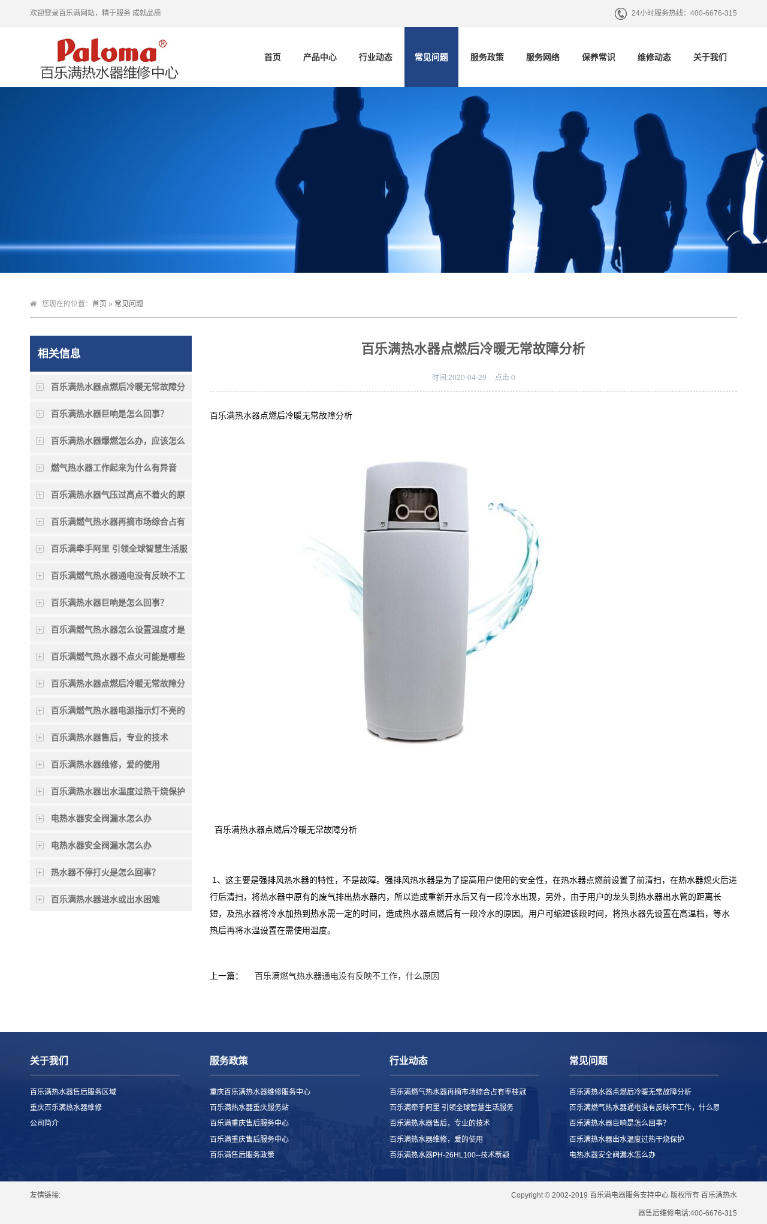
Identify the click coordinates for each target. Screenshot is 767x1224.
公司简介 (44, 1123)
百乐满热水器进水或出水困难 (105, 899)
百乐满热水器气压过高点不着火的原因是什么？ (118, 498)
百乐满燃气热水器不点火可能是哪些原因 (118, 660)
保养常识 (598, 57)
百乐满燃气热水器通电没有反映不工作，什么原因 (118, 579)
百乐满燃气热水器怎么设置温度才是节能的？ (118, 633)
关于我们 (710, 57)
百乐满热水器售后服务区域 (73, 1092)
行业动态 (375, 57)
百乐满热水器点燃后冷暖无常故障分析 (118, 390)
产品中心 (320, 57)
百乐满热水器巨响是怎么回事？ (109, 413)
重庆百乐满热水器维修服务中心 (260, 1092)
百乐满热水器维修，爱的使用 (105, 764)
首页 (272, 57)
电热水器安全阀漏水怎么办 (101, 818)
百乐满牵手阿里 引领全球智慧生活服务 (119, 552)
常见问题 (431, 57)
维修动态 (654, 57)
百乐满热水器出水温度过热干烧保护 (118, 791)
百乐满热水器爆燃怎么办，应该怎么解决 (118, 444)
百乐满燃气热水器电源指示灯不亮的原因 (118, 714)
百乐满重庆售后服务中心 (249, 1123)
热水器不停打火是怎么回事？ (105, 872)
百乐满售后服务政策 (242, 1155)
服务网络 (543, 57)
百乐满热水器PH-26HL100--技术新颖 (449, 1155)
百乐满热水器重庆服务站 (249, 1108)
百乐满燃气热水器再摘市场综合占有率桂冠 (118, 525)
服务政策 (487, 57)
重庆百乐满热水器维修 (66, 1108)
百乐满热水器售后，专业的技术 (109, 737)
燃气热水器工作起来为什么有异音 (114, 467)
